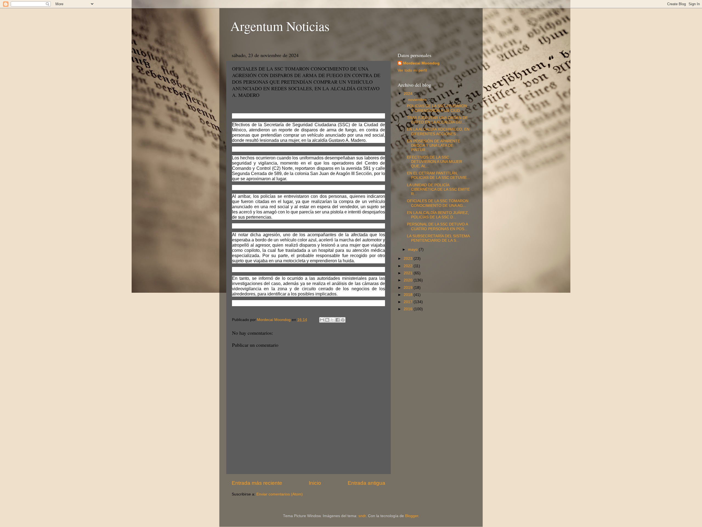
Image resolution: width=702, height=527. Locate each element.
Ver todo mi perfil (412, 70)
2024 (409, 94)
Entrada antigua (366, 483)
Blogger (411, 516)
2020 (409, 280)
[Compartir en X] (332, 320)
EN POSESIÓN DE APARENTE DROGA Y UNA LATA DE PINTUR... (433, 145)
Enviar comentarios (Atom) (279, 494)
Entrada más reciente (257, 483)
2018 (409, 295)
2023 (409, 259)
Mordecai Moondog (421, 63)
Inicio (315, 483)
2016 (409, 309)
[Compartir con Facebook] (337, 320)
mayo (413, 249)
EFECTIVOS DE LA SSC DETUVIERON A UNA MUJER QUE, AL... (434, 161)
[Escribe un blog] (327, 320)
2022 (409, 266)
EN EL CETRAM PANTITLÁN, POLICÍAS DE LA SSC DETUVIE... (438, 175)
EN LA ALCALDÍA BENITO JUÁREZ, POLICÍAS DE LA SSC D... (438, 215)
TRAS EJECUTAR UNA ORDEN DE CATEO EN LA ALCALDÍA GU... (437, 120)
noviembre (418, 100)
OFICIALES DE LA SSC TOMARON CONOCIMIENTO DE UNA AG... (437, 203)
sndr (362, 516)
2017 (409, 302)
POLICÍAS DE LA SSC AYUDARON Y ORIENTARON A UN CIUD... (437, 108)
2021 (409, 273)
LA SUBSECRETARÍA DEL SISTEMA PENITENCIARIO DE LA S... (438, 238)
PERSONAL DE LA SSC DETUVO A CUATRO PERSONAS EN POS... (437, 226)
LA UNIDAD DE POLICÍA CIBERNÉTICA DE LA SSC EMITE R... (438, 189)
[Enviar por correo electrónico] (322, 320)
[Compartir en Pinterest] (343, 320)
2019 (409, 288)
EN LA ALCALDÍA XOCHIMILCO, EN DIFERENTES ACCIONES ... (438, 131)
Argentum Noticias (280, 26)
